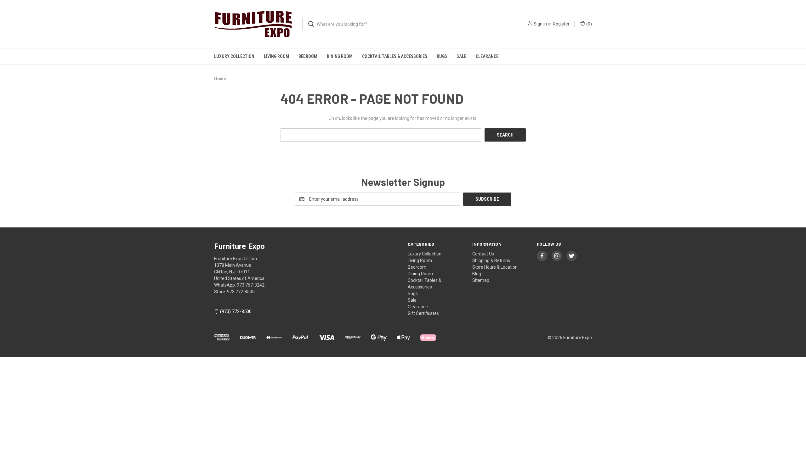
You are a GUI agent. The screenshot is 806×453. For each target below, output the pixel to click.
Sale (461, 56)
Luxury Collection (234, 56)
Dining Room (340, 56)
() (588, 23)
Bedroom (307, 56)
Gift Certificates (423, 313)
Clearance (487, 56)
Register (561, 23)
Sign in (540, 23)
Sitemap (480, 280)
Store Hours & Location (495, 267)
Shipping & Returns (491, 260)
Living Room (276, 56)
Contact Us (483, 253)
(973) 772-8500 (236, 312)
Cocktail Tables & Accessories (394, 56)
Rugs (442, 56)
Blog (476, 273)
